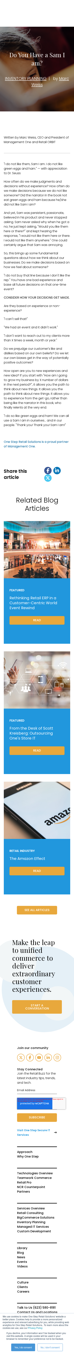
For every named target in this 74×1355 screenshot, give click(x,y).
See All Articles (37, 910)
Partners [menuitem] (23, 1192)
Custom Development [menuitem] (34, 1231)
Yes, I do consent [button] (23, 1347)
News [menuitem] (21, 1257)
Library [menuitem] (22, 1248)
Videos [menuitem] (22, 1266)
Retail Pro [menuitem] (24, 1182)
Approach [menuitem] (24, 1152)
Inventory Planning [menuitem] (31, 1222)
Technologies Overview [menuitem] (35, 1173)
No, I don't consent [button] (50, 1347)
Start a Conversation (37, 1007)
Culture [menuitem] (22, 1282)
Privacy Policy (35, 1327)
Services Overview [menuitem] (31, 1208)
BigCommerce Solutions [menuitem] (35, 1218)
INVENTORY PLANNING (25, 78)
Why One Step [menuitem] (28, 1156)
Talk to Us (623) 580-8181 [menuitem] (36, 1308)
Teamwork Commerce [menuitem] (34, 1178)
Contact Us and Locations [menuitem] (37, 1312)
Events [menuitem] (22, 1262)
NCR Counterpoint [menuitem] (31, 1187)
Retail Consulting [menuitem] (30, 1213)
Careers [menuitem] (23, 1292)
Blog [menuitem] (20, 1253)
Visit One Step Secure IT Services (33, 1132)
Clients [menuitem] (22, 1287)
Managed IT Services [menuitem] (33, 1227)
